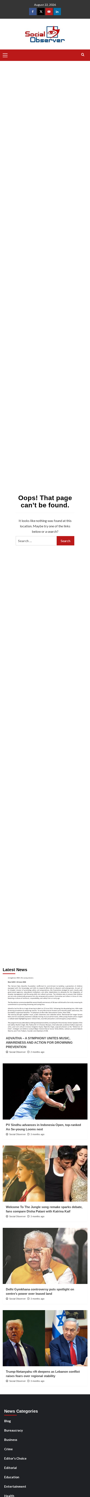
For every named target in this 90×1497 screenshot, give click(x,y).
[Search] (82, 54)
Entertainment (15, 1486)
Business (10, 1440)
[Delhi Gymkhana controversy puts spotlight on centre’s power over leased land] (45, 1256)
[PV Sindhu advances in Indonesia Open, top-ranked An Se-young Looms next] (45, 1091)
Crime (8, 1449)
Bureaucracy (13, 1430)
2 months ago (37, 1052)
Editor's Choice (15, 1458)
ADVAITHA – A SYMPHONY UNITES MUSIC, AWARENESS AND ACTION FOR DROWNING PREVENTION (39, 1042)
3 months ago (37, 1134)
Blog (7, 1421)
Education (11, 1477)
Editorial (10, 1468)
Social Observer (17, 1052)
